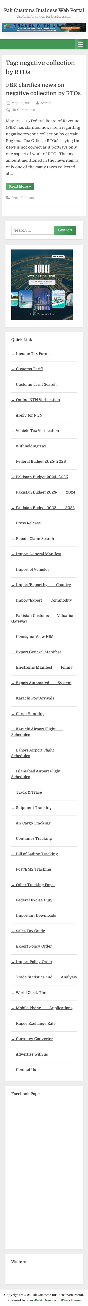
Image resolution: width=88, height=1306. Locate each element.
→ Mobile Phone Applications (42, 1008)
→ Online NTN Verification (35, 400)
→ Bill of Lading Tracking (34, 854)
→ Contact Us (23, 1070)
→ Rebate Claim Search (32, 539)
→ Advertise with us (29, 1054)
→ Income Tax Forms (30, 354)
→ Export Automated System (41, 683)
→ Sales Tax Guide (28, 931)
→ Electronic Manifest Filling (42, 667)
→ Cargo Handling (28, 714)
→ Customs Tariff (27, 369)
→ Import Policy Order (31, 962)
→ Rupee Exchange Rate (33, 1023)
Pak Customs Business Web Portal (44, 10)
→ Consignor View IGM (32, 637)
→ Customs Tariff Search (34, 384)
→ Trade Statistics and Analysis (44, 977)
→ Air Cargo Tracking (30, 823)
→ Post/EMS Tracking (31, 869)
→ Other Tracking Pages (33, 885)
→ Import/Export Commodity (41, 600)
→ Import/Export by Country (41, 585)
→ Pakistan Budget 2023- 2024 (43, 492)
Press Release (22, 198)
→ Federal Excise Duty (32, 900)
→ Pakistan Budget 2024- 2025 (39, 477)
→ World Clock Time (30, 993)
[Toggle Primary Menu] (80, 44)
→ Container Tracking (31, 838)
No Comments (23, 110)
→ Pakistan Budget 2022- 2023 (43, 508)
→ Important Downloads (33, 915)
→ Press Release (26, 523)
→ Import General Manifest (36, 554)
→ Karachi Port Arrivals (32, 698)
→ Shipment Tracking (31, 808)
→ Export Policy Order (31, 946)
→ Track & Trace (26, 792)
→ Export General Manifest (36, 652)
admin (45, 103)
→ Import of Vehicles (30, 569)
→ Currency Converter (32, 1039)
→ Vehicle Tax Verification (35, 431)
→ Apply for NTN (26, 415)
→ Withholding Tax (28, 446)
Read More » (21, 187)
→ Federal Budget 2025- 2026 (38, 461)
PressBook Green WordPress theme (53, 1300)
